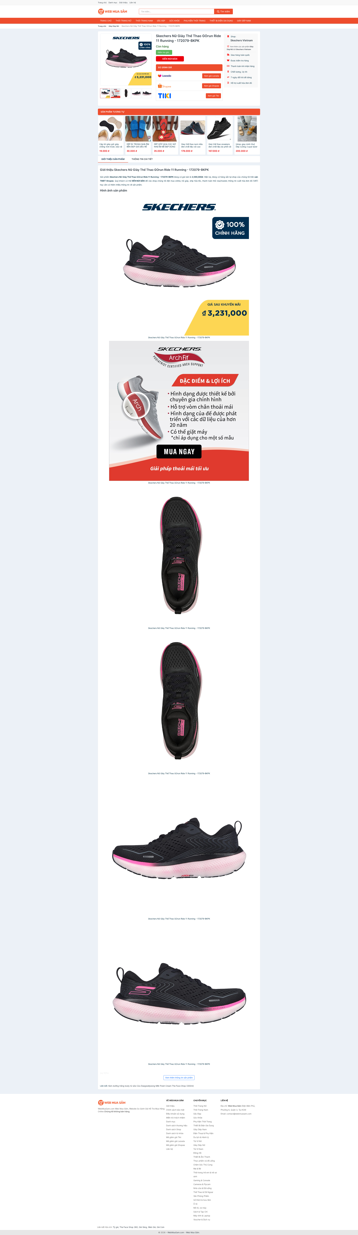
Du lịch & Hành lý (201, 1137)
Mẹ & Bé (197, 1168)
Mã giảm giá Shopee (175, 1145)
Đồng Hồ (197, 1153)
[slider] (105, 93)
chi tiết (142, 159)
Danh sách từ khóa (174, 1133)
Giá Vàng (143, 1227)
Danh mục (113, 2)
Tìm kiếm (225, 11)
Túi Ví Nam (198, 1149)
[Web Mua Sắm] (112, 1102)
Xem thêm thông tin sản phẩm (179, 1077)
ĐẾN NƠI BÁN (169, 58)
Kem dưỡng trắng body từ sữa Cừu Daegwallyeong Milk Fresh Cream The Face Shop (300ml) (151, 1086)
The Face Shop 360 (129, 1227)
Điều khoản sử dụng (175, 1114)
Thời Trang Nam (144, 20)
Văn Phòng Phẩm (201, 1196)
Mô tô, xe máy (199, 1208)
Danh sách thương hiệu (176, 1125)
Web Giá (152, 1227)
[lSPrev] (104, 59)
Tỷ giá (115, 1227)
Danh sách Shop (173, 1129)
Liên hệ (132, 2)
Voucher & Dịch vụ (201, 1219)
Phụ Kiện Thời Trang (194, 20)
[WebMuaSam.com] (113, 11)
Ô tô (195, 1204)
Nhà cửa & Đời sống (202, 1188)
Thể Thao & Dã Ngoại (203, 1192)
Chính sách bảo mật (175, 1110)
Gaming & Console (201, 1180)
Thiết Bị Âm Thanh (201, 1157)
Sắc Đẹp (161, 20)
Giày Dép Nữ (114, 26)
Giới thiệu (123, 2)
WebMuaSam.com (176, 1232)
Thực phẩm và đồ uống (204, 1161)
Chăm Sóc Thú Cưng (202, 1164)
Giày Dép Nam (244, 20)
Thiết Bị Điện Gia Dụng (221, 20)
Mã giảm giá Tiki (173, 1137)
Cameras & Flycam (201, 1184)
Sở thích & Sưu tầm (202, 1200)
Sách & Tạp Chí (200, 1212)
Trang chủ (102, 2)
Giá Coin (160, 1227)
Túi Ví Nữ (197, 1141)
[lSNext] (148, 59)
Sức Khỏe (174, 20)
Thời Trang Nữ (123, 20)
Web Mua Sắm (192, 1232)
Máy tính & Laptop (201, 1215)
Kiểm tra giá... (164, 52)
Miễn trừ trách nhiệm (175, 1117)
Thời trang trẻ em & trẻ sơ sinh (205, 1174)
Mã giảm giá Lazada (175, 1141)
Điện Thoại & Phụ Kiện (203, 1133)
